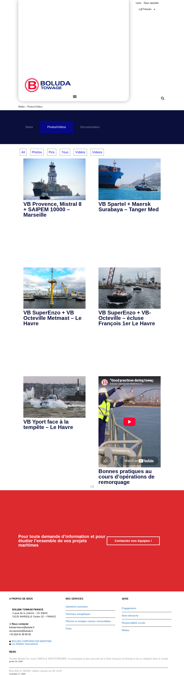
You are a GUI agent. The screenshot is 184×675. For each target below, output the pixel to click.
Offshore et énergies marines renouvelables (88, 621)
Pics (52, 152)
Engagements (129, 608)
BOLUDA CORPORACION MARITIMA (32, 641)
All (23, 152)
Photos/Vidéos (56, 127)
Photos (37, 152)
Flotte (69, 628)
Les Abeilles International (25, 644)
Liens (138, 3)
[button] (75, 96)
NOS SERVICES (74, 598)
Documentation (90, 127)
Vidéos (80, 152)
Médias (125, 630)
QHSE (125, 598)
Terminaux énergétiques (78, 614)
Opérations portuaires (77, 606)
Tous (64, 152)
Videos (97, 152)
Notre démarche (130, 615)
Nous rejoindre (151, 3)
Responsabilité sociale (133, 623)
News (29, 127)
